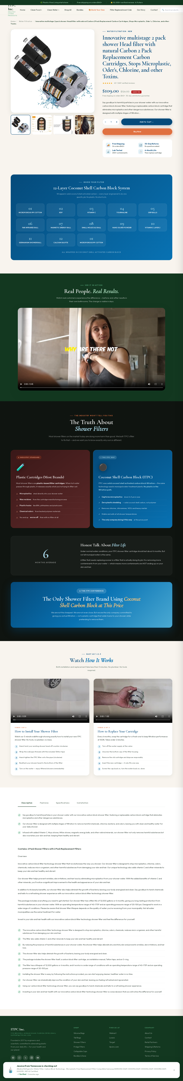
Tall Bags (77, 1038)
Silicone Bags (79, 1033)
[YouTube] (37, 1057)
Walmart (112, 1033)
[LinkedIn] (31, 1057)
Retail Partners (151, 1042)
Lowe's (112, 1038)
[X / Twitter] (25, 1057)
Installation (82, 803)
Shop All (67, 10)
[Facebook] (13, 1057)
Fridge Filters (79, 1047)
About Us (148, 1033)
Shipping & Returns (152, 1047)
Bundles (80, 10)
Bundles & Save (80, 1056)
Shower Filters (80, 1042)
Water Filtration (25, 21)
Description (27, 803)
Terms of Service (152, 1056)
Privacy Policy (150, 1051)
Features (44, 803)
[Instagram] (19, 1057)
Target (112, 1042)
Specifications (62, 803)
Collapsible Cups (80, 1051)
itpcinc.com (114, 1047)
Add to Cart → (147, 122)
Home (22, 10)
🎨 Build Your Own (97, 10)
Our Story (141, 10)
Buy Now (137, 131)
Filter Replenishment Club (121, 10)
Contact (154, 10)
